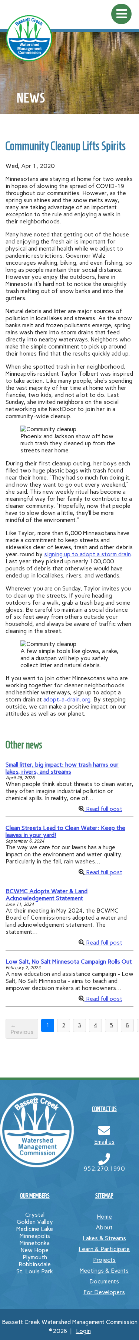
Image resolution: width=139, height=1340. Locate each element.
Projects (104, 1259)
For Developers (104, 1292)
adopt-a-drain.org (66, 699)
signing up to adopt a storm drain (87, 554)
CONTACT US (104, 1109)
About (104, 1227)
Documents (104, 1281)
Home (104, 1216)
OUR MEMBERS (35, 1196)
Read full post (103, 808)
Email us (104, 1141)
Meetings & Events (104, 1270)
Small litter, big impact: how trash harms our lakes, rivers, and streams (62, 768)
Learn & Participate (104, 1249)
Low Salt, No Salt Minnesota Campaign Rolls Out (69, 961)
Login (83, 1330)
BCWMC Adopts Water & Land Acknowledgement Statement (46, 895)
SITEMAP (104, 1196)
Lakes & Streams (104, 1238)
